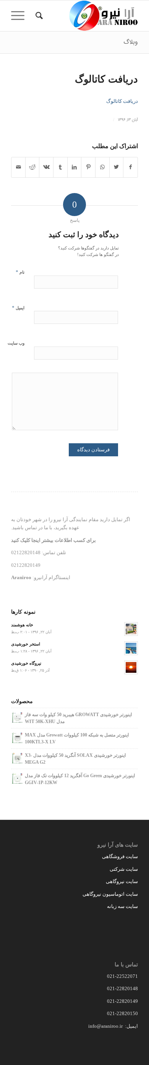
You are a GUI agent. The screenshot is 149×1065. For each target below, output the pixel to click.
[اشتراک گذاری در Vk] (46, 167)
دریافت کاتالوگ (106, 79)
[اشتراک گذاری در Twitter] (116, 167)
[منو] (20, 15)
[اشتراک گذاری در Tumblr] (60, 167)
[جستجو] (38, 15)
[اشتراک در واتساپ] (102, 167)
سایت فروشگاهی (120, 856)
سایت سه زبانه (122, 906)
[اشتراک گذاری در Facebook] (130, 167)
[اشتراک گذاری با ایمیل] (18, 167)
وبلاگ (130, 42)
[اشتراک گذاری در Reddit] (32, 167)
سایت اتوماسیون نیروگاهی (110, 894)
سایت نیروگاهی (122, 881)
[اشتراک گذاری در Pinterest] (88, 167)
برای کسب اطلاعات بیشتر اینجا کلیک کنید (53, 540)
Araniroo (21, 577)
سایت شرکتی (124, 869)
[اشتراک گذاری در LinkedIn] (74, 167)
